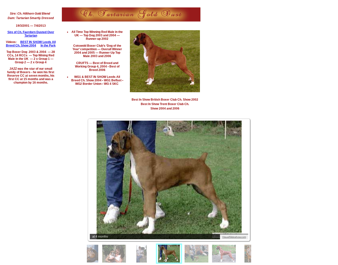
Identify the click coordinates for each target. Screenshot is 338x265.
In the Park (48, 45)
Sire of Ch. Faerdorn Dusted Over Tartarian (30, 33)
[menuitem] (114, 253)
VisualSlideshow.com (234, 237)
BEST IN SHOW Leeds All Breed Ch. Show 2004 (31, 43)
